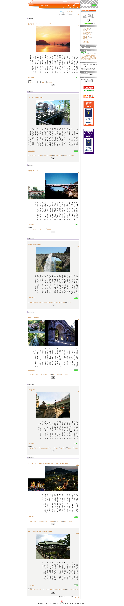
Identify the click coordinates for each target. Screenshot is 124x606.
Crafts (87, 29)
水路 (46, 374)
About (61, 11)
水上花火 (41, 521)
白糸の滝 (51, 302)
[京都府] (72, 155)
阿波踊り (52, 521)
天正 (36, 155)
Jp (78, 25)
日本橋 (36, 448)
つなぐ (43, 82)
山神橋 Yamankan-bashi (36, 170)
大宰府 (90, 56)
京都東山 (32, 374)
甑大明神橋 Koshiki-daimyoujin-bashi (40, 24)
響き (31, 521)
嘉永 (31, 302)
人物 (84, 28)
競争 (82, 58)
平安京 (31, 155)
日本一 (45, 302)
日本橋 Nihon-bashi (35, 390)
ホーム (66, 11)
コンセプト (72, 11)
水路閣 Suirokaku (34, 317)
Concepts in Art (88, 32)
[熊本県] (69, 302)
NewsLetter (85, 41)
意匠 (84, 37)
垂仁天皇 (86, 58)
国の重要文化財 (37, 302)
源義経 (50, 155)
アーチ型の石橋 (33, 229)
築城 (86, 59)
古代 (58, 374)
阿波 (65, 521)
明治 (40, 229)
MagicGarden (86, 42)
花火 (46, 521)
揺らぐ (82, 55)
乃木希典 (90, 57)
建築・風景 (85, 35)
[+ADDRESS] (31, 77)
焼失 (61, 448)
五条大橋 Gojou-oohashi (36, 97)
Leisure (87, 33)
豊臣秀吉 (66, 155)
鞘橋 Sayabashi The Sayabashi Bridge (40, 531)
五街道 (31, 448)
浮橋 (31, 589)
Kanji (87, 38)
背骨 (92, 55)
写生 (94, 56)
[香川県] (70, 521)
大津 (37, 374)
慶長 (57, 448)
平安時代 (56, 155)
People (87, 28)
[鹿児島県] (49, 82)
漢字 (84, 38)
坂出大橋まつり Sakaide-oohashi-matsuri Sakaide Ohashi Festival (48, 463)
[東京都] (76, 448)
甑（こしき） (33, 82)
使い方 (77, 11)
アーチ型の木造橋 (38, 589)
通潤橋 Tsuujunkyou (35, 244)
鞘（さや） (69, 589)
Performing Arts (88, 30)
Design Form (88, 37)
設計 (64, 302)
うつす (86, 57)
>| (78, 14)
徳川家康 (70, 448)
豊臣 (45, 155)
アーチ (51, 448)
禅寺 (42, 374)
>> (75, 14)
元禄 (56, 589)
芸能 (35, 521)
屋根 (64, 589)
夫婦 (89, 59)
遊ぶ (84, 33)
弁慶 (41, 155)
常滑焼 (94, 57)
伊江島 (86, 55)
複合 (84, 59)
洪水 (46, 589)
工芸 (84, 29)
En (78, 465)
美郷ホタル (86, 56)
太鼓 (57, 521)
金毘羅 (50, 589)
